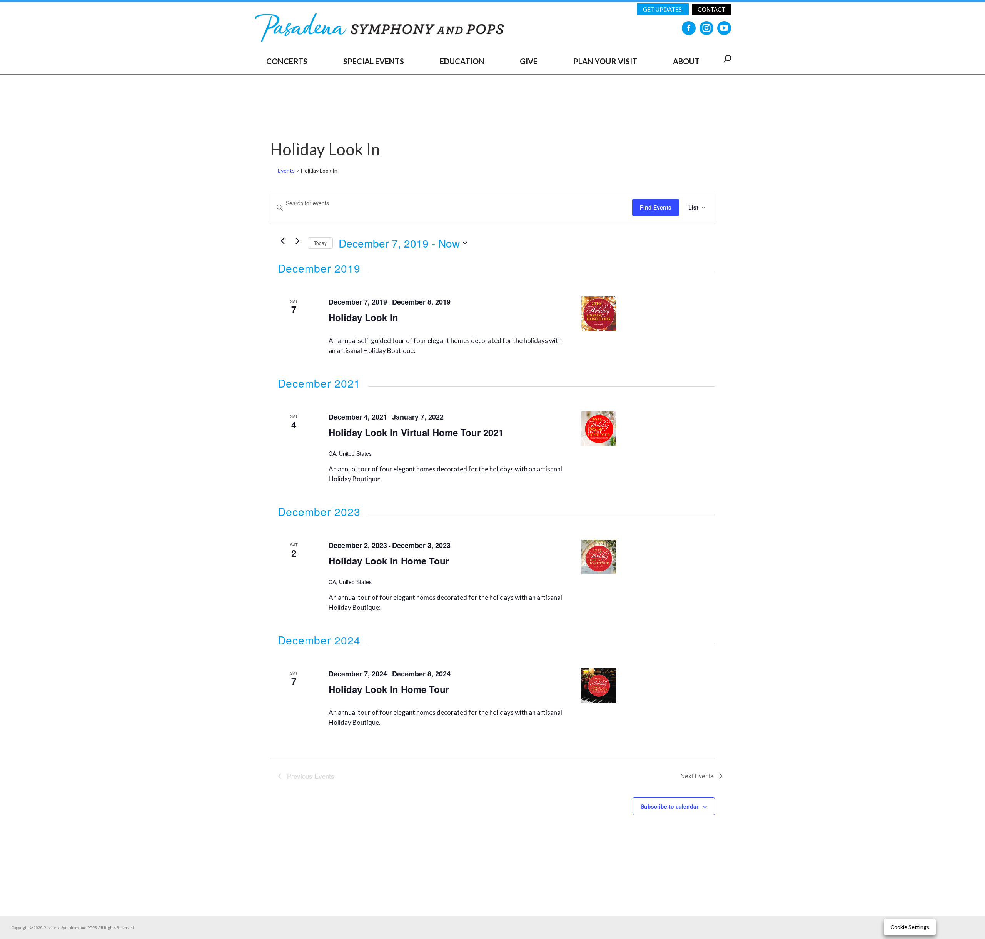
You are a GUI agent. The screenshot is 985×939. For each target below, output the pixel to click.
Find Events (655, 207)
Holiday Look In (363, 317)
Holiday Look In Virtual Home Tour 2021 (416, 432)
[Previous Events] (282, 241)
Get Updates (663, 9)
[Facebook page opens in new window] (689, 28)
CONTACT (711, 9)
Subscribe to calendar (669, 806)
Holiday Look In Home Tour (389, 560)
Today (320, 243)
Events (286, 170)
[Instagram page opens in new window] (706, 28)
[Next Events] (297, 241)
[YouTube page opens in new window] (724, 28)
